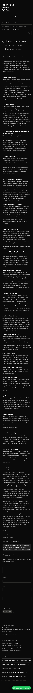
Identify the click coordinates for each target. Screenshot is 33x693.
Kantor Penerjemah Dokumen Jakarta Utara (14, 676)
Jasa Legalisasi (14, 22)
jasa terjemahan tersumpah (17, 52)
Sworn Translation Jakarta (12, 545)
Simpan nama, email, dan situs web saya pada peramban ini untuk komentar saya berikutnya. (17, 608)
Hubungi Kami (5, 22)
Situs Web (5, 595)
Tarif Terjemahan (15, 29)
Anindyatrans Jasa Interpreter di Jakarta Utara (14, 672)
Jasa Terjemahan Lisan (21, 26)
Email (4, 586)
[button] (21, 688)
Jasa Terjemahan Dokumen (8, 26)
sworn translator (17, 547)
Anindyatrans (21, 57)
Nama (5, 577)
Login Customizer (6, 29)
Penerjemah (8, 4)
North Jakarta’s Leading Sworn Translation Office (15, 664)
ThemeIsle (29, 686)
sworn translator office (24, 549)
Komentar (5, 565)
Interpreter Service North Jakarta (11, 668)
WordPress (23, 680)
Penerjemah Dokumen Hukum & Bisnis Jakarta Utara (16, 660)
